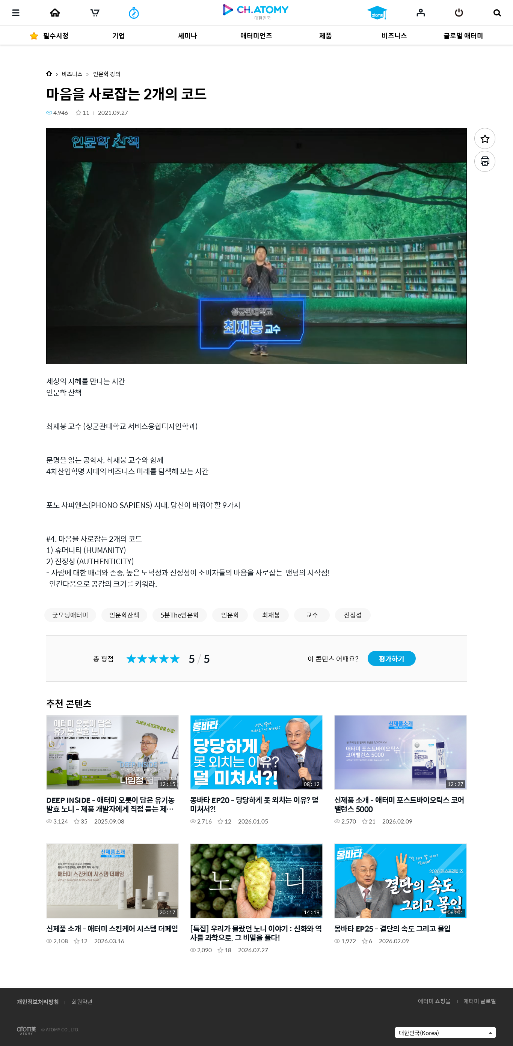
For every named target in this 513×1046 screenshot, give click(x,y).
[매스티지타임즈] (134, 12)
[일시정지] (61, 354)
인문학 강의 (106, 73)
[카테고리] (15, 12)
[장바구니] (95, 12)
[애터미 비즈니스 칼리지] (377, 12)
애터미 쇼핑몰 (434, 1000)
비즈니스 (72, 73)
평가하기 (391, 659)
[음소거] (106, 354)
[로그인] (459, 12)
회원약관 (82, 1001)
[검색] (497, 12)
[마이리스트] (421, 12)
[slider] (256, 343)
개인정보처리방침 (38, 1001)
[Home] (54, 12)
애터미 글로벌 (479, 1000)
